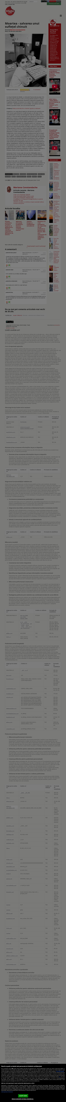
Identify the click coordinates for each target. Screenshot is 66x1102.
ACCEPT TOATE (23, 1096)
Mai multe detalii (60, 1071)
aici (59, 1076)
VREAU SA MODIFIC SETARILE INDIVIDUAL (22, 1099)
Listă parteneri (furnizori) (7, 1091)
